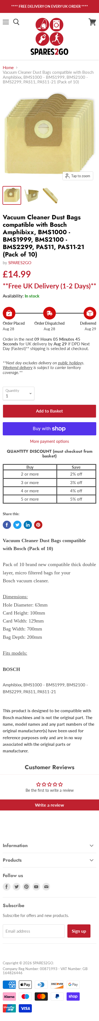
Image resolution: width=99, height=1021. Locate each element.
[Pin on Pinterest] (38, 525)
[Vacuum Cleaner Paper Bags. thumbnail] (50, 195)
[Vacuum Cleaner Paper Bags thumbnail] (31, 195)
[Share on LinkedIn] (28, 525)
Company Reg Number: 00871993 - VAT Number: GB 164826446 (45, 971)
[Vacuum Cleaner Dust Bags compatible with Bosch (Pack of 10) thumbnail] (12, 195)
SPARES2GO (19, 262)
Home (8, 67)
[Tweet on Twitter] (17, 525)
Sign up (79, 930)
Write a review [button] (49, 804)
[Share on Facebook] (7, 525)
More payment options (49, 441)
